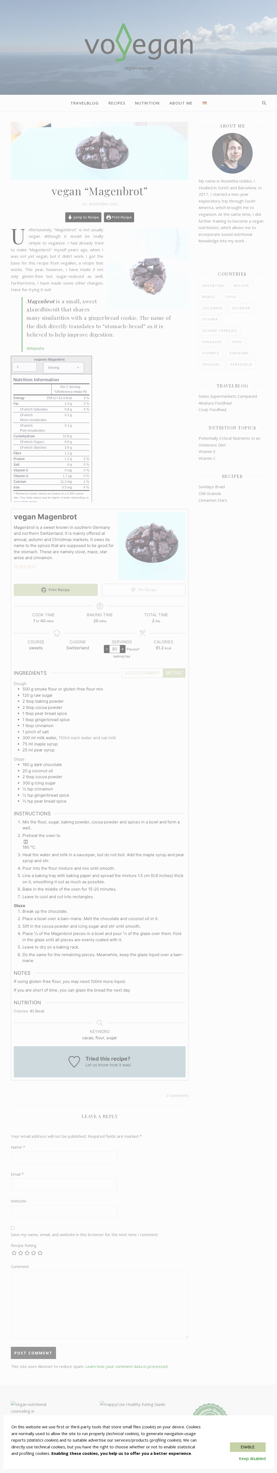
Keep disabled (252, 1458)
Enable (248, 1447)
